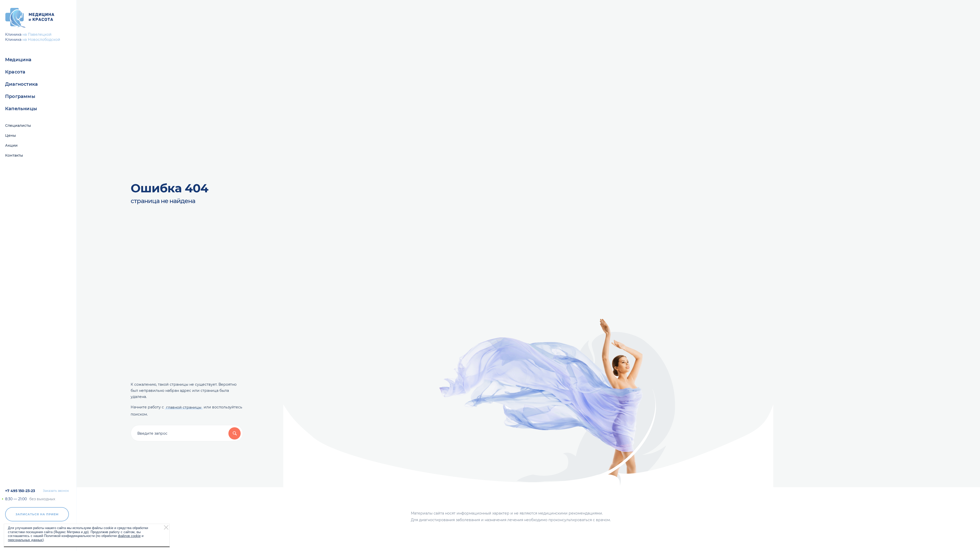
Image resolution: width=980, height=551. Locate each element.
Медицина (18, 59)
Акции (11, 145)
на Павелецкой (37, 34)
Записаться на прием (37, 514)
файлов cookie (129, 536)
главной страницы (183, 407)
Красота (15, 72)
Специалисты (18, 125)
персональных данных (25, 540)
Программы (20, 96)
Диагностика (21, 84)
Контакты (14, 155)
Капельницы (21, 108)
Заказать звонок (56, 490)
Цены (10, 135)
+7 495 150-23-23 (20, 491)
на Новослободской (41, 39)
